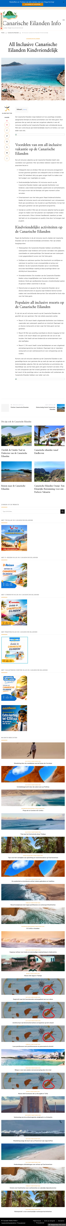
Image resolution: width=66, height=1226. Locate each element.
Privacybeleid (21, 1223)
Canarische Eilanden (33, 38)
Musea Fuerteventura (33, 973)
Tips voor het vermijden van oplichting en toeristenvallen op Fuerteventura (33, 858)
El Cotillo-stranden (33, 928)
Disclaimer (61, 1221)
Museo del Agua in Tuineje (33, 976)
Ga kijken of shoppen (32, 4)
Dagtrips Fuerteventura (33, 761)
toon (24, 109)
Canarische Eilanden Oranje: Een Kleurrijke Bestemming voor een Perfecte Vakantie (49, 489)
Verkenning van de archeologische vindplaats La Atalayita (33, 1117)
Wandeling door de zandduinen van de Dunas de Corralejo (33, 763)
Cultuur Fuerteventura (33, 879)
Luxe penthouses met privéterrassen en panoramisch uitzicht (33, 1046)
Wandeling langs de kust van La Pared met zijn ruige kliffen (33, 1141)
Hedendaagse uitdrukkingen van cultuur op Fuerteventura (33, 1164)
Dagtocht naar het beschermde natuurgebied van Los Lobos (33, 999)
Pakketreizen (37, 1221)
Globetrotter (7, 113)
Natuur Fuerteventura (33, 997)
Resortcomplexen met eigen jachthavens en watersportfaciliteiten (33, 905)
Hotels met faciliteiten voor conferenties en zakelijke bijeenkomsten (33, 1188)
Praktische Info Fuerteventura (33, 855)
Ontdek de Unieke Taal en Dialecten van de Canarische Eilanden (14, 453)
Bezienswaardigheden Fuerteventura (33, 808)
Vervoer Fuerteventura (33, 950)
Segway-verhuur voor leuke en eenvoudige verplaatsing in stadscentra (33, 952)
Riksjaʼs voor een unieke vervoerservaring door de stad (33, 1070)
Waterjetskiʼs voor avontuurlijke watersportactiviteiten (33, 1212)
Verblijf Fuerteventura (33, 902)
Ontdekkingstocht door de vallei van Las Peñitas (33, 787)
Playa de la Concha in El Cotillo (33, 810)
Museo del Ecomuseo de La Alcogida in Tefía (33, 1094)
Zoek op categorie (49, 1221)
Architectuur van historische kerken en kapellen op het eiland (33, 1023)
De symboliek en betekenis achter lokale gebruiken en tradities (33, 881)
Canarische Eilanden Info (32, 23)
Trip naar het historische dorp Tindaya (33, 834)
